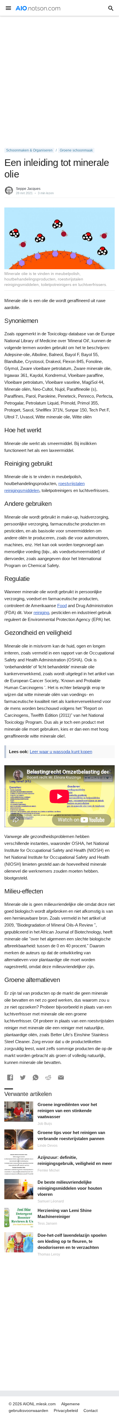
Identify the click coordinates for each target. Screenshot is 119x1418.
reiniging (41, 612)
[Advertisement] (59, 82)
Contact (90, 1410)
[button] (10, 1077)
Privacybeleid (66, 1410)
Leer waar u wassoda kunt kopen (61, 751)
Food (62, 605)
